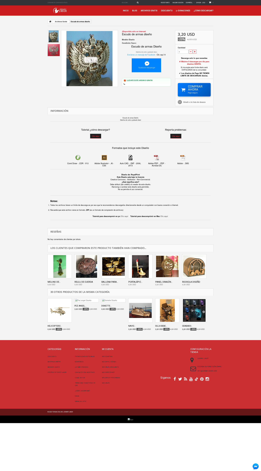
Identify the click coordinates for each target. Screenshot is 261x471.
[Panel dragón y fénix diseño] (167, 266)
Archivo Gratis (54, 367)
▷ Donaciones (183, 11)
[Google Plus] (196, 379)
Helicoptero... (55, 326)
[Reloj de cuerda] (86, 266)
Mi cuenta (108, 349)
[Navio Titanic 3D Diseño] (140, 310)
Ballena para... (109, 282)
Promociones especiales (85, 356)
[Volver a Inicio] (50, 21)
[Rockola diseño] (194, 266)
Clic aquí (95, 136)
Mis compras (107, 356)
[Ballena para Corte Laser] (113, 266)
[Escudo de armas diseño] (89, 58)
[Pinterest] (202, 378)
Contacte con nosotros (57, 3)
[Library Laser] (60, 10)
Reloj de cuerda (83, 282)
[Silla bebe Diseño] (167, 310)
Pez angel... (80, 306)
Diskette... (106, 306)
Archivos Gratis (149, 11)
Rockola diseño (191, 282)
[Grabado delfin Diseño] (194, 310)
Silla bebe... (161, 326)
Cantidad (181, 47)
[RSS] (185, 378)
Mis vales (106, 383)
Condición (126, 43)
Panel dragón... (163, 282)
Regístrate (165, 3)
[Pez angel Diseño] (86, 300)
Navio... (131, 326)
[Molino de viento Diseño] (60, 266)
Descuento (167, 11)
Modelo (125, 39)
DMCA (77, 396)
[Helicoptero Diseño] (60, 310)
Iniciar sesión (178, 3)
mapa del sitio (80, 401)
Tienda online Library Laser (62, 412)
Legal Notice (80, 378)
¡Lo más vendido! (81, 367)
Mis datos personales (111, 378)
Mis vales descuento (110, 367)
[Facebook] (175, 378)
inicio (126, 11)
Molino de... (54, 282)
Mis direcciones (108, 372)
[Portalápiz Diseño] (140, 266)
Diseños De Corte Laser (57, 372)
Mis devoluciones (109, 362)
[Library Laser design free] (130, 419)
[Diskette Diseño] (113, 300)
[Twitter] (180, 378)
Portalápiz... (135, 282)
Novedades (79, 362)
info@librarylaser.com (207, 371)
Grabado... (187, 326)
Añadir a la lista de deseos (194, 102)
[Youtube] (191, 378)
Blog (134, 11)
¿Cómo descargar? (203, 11)
